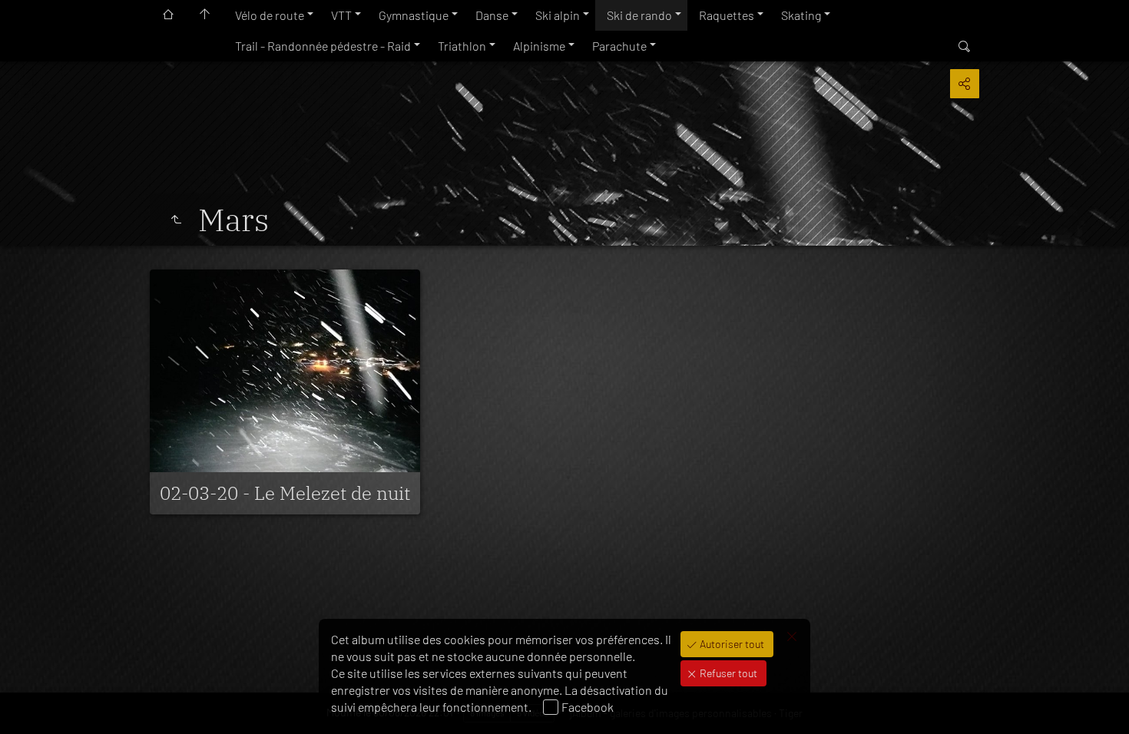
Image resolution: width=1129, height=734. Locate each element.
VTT (341, 15)
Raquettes (726, 15)
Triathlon (462, 45)
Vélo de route (269, 15)
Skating (801, 15)
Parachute (619, 45)
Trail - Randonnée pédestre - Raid (323, 45)
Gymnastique (414, 15)
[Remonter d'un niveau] (175, 219)
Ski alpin (557, 15)
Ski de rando (639, 15)
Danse (491, 15)
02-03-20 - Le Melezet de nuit (285, 493)
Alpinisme (539, 45)
